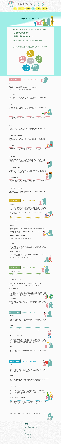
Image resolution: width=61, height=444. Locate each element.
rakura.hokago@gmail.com (31, 430)
